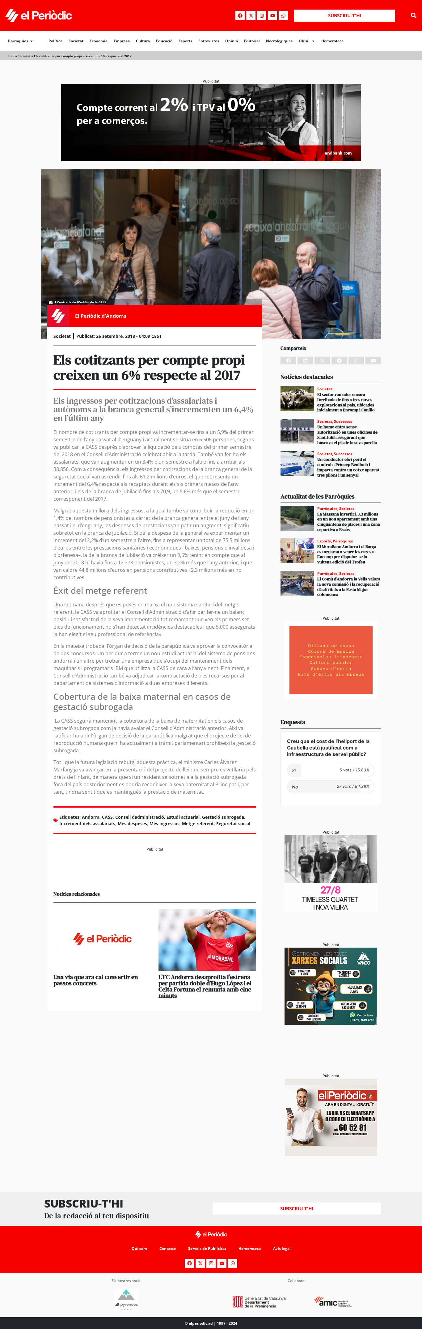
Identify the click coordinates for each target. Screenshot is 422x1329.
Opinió (231, 41)
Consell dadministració (139, 817)
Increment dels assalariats (87, 823)
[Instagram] (261, 15)
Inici (11, 56)
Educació (164, 41)
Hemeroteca (332, 41)
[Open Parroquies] (31, 41)
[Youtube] (272, 15)
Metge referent (198, 823)
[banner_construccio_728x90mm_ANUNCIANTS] (154, 875)
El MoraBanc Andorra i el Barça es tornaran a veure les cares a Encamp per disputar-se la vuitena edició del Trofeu (346, 554)
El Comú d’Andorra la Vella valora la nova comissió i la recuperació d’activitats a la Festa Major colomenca (348, 586)
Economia (99, 41)
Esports (185, 41)
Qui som (139, 1248)
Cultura (143, 41)
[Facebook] (240, 15)
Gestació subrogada (223, 817)
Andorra (90, 817)
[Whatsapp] (283, 15)
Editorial (252, 41)
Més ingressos (164, 823)
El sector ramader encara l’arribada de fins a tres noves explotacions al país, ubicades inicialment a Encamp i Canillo (346, 402)
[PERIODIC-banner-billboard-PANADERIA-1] (211, 159)
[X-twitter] (250, 15)
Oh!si (303, 41)
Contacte (167, 1248)
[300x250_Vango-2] (331, 1023)
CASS (107, 817)
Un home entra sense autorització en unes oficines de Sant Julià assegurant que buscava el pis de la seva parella (347, 434)
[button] (414, 16)
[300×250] (331, 697)
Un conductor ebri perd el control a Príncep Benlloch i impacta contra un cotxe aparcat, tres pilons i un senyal (349, 467)
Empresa (122, 41)
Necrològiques (279, 41)
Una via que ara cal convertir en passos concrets (95, 980)
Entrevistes (208, 41)
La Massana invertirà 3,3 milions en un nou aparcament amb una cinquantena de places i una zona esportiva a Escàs (348, 522)
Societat (76, 41)
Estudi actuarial (183, 817)
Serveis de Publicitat (207, 1248)
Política (55, 41)
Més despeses (132, 823)
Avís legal (282, 1248)
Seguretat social (233, 823)
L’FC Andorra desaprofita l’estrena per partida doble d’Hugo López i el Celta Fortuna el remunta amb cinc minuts (204, 986)
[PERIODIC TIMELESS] (331, 910)
